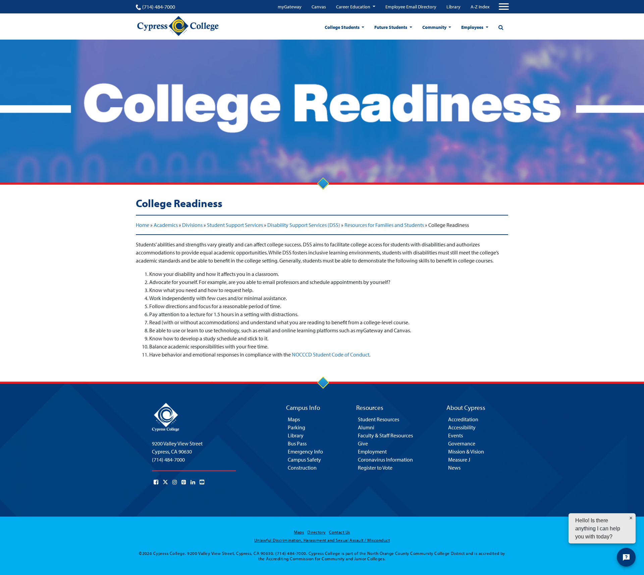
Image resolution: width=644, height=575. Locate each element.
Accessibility (462, 427)
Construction (302, 467)
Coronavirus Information (385, 459)
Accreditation (463, 419)
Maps (294, 419)
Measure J (459, 459)
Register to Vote (375, 467)
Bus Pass (297, 443)
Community (434, 27)
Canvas (319, 7)
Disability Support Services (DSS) (303, 225)
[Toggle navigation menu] (503, 6)
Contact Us (339, 532)
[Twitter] (165, 482)
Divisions (192, 225)
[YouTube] (202, 482)
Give (363, 443)
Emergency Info (305, 451)
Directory (316, 532)
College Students (343, 27)
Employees (472, 27)
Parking (296, 427)
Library (453, 7)
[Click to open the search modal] (500, 27)
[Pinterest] (183, 482)
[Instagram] (174, 482)
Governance (461, 443)
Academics (166, 225)
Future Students (391, 27)
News (454, 467)
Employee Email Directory (410, 7)
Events (455, 435)
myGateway (290, 7)
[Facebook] (156, 482)
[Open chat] (626, 557)
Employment (372, 451)
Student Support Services (235, 225)
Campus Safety (304, 459)
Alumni (366, 427)
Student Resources (378, 419)
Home (142, 225)
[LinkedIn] (193, 482)
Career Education (353, 7)
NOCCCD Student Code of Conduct (330, 354)
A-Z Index (480, 7)
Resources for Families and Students (384, 225)
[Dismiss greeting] (631, 518)
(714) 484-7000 (158, 6)
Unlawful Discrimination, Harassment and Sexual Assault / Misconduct (322, 540)
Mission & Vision (466, 451)
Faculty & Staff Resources (385, 435)
